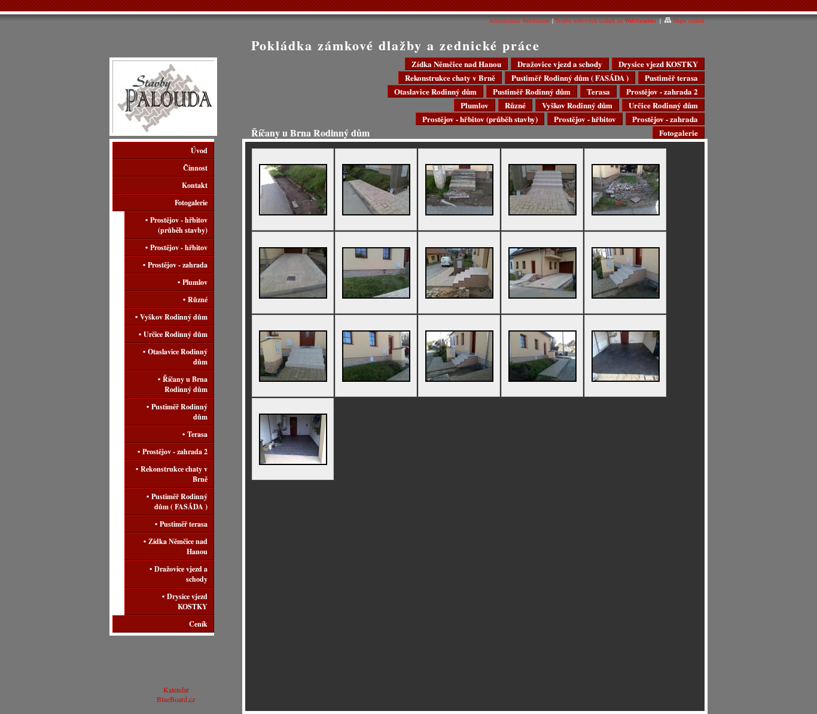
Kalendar (176, 689)
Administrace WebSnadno (519, 20)
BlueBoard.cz (176, 699)
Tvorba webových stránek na (605, 20)
